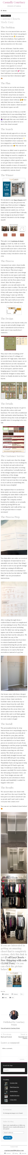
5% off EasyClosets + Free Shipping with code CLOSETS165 (14, 960)
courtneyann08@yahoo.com (14, 1150)
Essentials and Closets (22, 1036)
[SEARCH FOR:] (14, 1070)
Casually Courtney (14, 2)
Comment (22, 1059)
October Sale (13, 1083)
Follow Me (8, 1137)
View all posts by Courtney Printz (10, 1028)
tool (23, 277)
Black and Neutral (6, 1035)
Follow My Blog (8, 1121)
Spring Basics (14, 1091)
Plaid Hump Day (14, 1087)
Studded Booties (14, 1095)
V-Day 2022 (13, 1099)
